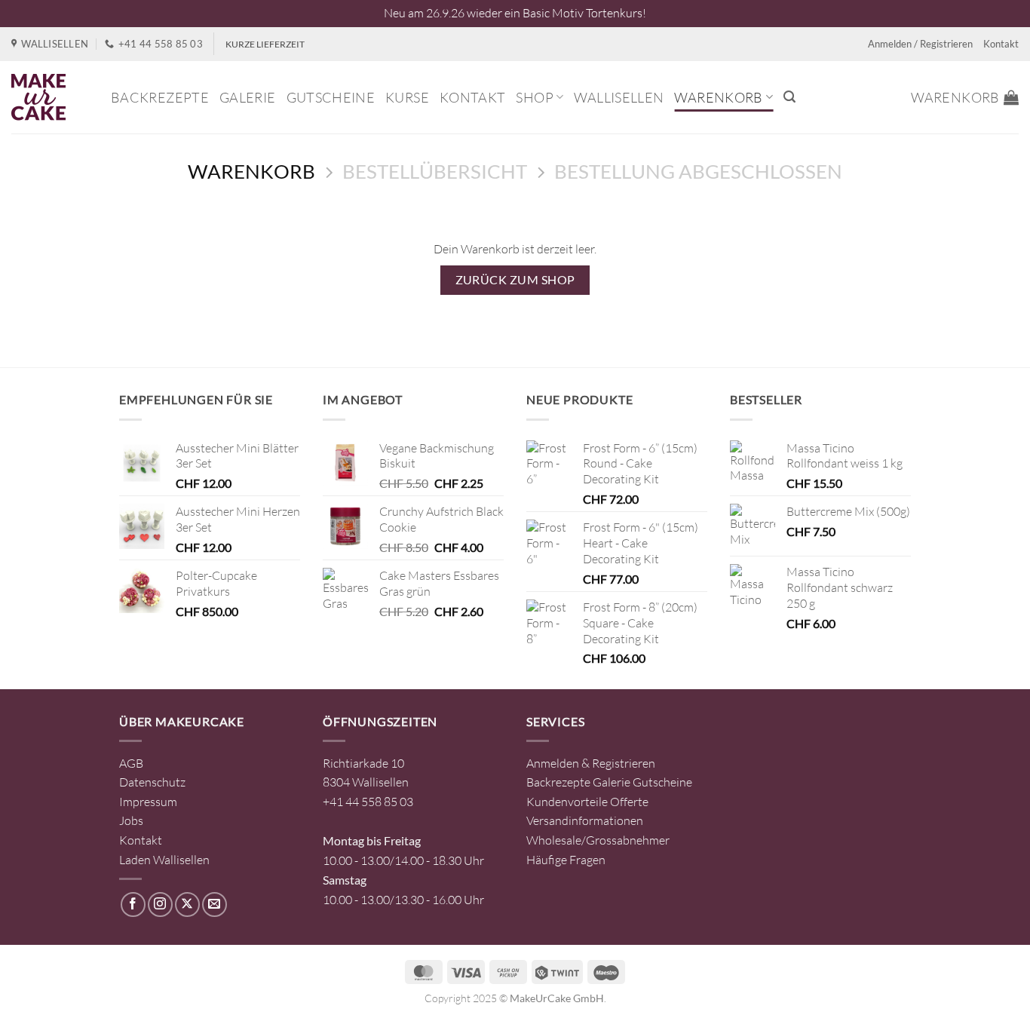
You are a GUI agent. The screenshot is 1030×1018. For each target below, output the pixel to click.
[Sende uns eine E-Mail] (214, 904)
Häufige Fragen (565, 859)
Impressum (148, 801)
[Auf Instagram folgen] (160, 904)
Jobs (131, 820)
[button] (789, 97)
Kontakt (1001, 44)
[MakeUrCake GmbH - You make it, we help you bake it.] (49, 97)
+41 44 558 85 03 (368, 801)
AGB (131, 763)
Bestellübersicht (434, 171)
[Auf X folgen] (187, 904)
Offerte (629, 801)
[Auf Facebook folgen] (133, 904)
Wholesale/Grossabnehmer (598, 840)
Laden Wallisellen (164, 859)
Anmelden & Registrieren (590, 763)
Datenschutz (152, 782)
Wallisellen (619, 97)
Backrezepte (160, 97)
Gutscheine (331, 97)
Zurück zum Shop (515, 280)
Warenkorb (718, 97)
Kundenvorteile (567, 801)
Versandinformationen (584, 820)
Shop (534, 97)
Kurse (407, 97)
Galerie (247, 97)
